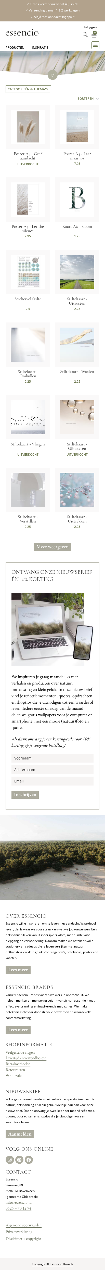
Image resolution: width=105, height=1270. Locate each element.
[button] (95, 45)
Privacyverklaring (19, 1231)
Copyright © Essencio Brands (52, 1264)
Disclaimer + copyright (23, 1238)
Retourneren (15, 1069)
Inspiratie (40, 47)
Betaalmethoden (18, 1063)
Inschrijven (25, 794)
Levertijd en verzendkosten (26, 1058)
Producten (15, 47)
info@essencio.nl (19, 1202)
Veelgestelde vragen (20, 1052)
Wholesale (13, 1075)
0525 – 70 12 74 (18, 1208)
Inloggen (90, 27)
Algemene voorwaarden (24, 1225)
